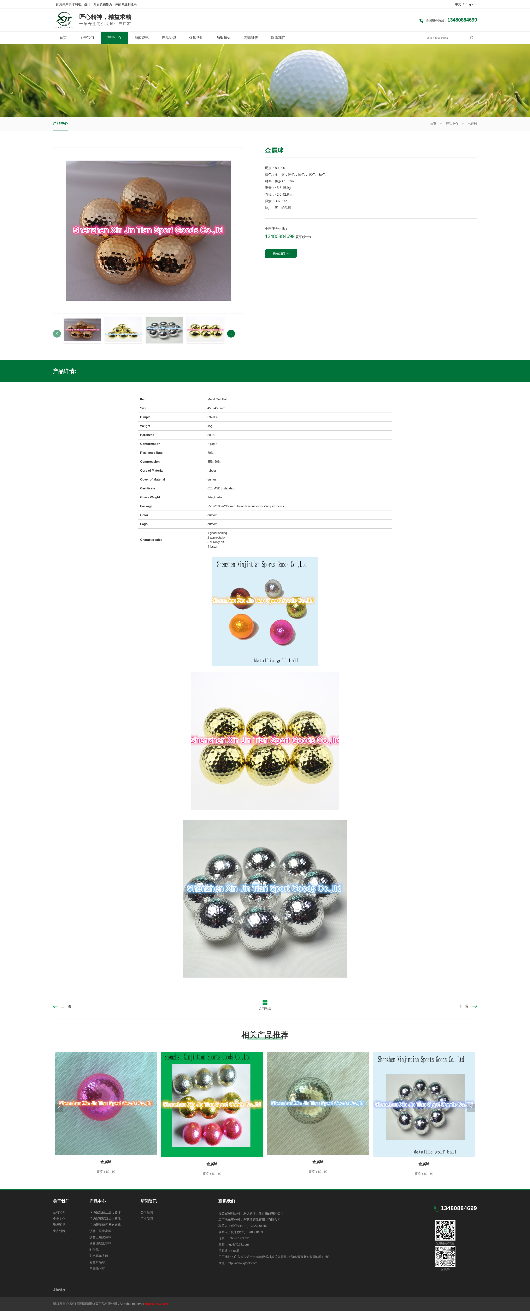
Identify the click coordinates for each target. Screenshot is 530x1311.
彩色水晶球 (97, 1262)
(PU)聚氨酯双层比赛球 (105, 1218)
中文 (458, 4)
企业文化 (59, 1218)
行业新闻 (147, 1218)
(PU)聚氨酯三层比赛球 (105, 1212)
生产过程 (59, 1231)
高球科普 (251, 38)
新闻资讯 (142, 38)
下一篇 (464, 1006)
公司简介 (59, 1212)
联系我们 (278, 38)
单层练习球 (97, 1268)
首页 (63, 38)
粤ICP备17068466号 (156, 1304)
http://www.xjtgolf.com (242, 1263)
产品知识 (169, 38)
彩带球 (94, 1249)
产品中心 (114, 38)
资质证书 (59, 1224)
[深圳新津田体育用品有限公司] (63, 26)
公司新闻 (147, 1212)
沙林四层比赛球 (100, 1243)
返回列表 (265, 1009)
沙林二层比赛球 (100, 1231)
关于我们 (87, 38)
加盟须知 (224, 38)
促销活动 (196, 38)
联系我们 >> (281, 253)
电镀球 (472, 123)
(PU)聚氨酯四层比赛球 (105, 1224)
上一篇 (66, 1006)
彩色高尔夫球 (98, 1256)
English (470, 4)
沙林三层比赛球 (100, 1237)
